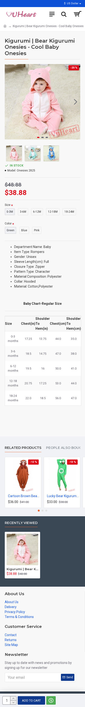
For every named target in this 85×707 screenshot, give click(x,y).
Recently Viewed (21, 523)
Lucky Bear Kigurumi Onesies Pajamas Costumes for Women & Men (63, 496)
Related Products (23, 448)
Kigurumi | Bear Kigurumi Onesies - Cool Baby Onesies (22, 569)
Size (7, 205)
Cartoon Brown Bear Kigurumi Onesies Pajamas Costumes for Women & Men (24, 496)
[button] (9, 101)
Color (8, 223)
